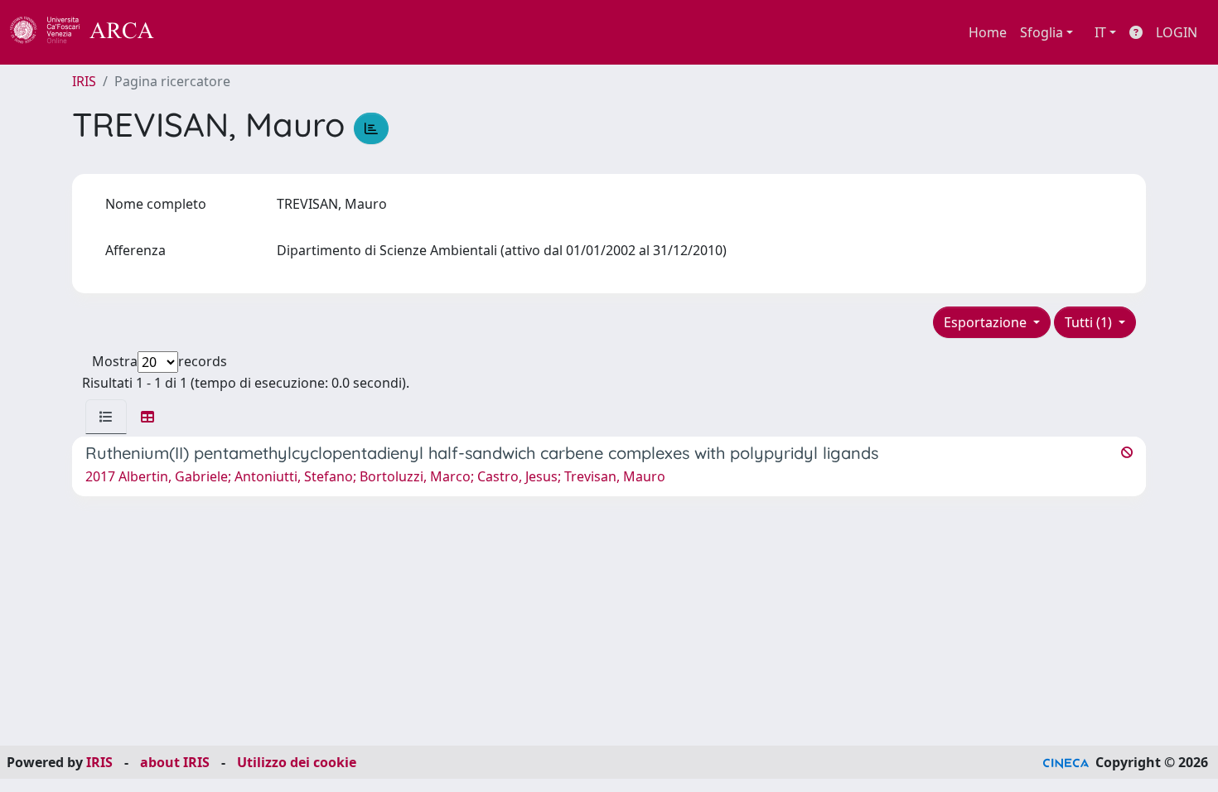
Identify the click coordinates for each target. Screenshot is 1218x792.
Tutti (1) (1090, 322)
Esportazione (987, 322)
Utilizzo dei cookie (296, 762)
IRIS (84, 81)
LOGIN (1176, 32)
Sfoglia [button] (1041, 32)
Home (988, 32)
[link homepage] (91, 32)
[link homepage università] (199, 32)
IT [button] (1100, 32)
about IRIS (175, 762)
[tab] (106, 416)
